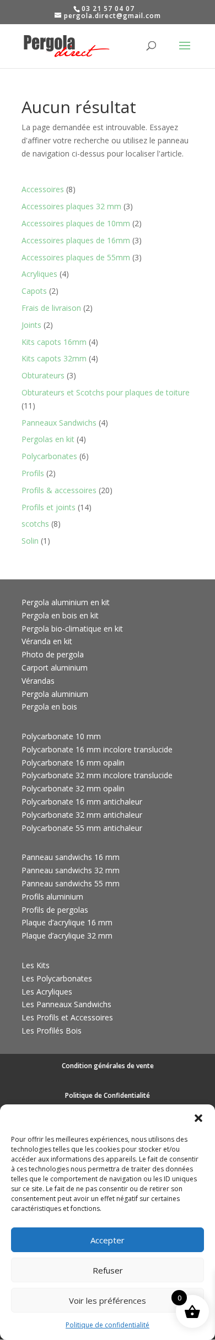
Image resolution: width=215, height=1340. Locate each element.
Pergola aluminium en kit (66, 602)
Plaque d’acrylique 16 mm (67, 922)
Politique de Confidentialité (107, 1095)
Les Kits (36, 965)
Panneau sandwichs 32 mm (71, 870)
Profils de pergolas (55, 910)
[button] (198, 1118)
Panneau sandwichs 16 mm (71, 857)
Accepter (107, 1240)
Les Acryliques (47, 991)
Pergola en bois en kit (60, 615)
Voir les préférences (107, 1300)
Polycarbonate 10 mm (61, 736)
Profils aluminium (52, 896)
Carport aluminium (55, 667)
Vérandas (38, 680)
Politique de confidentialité (107, 1325)
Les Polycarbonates (57, 978)
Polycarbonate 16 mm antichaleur (82, 801)
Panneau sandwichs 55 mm (71, 883)
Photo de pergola (53, 654)
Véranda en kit (47, 641)
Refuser (108, 1270)
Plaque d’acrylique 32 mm (67, 935)
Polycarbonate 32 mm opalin (73, 788)
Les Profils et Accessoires (67, 1017)
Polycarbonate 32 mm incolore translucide (97, 775)
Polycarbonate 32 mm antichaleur (82, 814)
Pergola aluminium (55, 694)
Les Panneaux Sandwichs (66, 1004)
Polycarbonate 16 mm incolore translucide (97, 749)
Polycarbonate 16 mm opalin (73, 762)
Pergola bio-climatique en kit (72, 628)
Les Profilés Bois (52, 1030)
